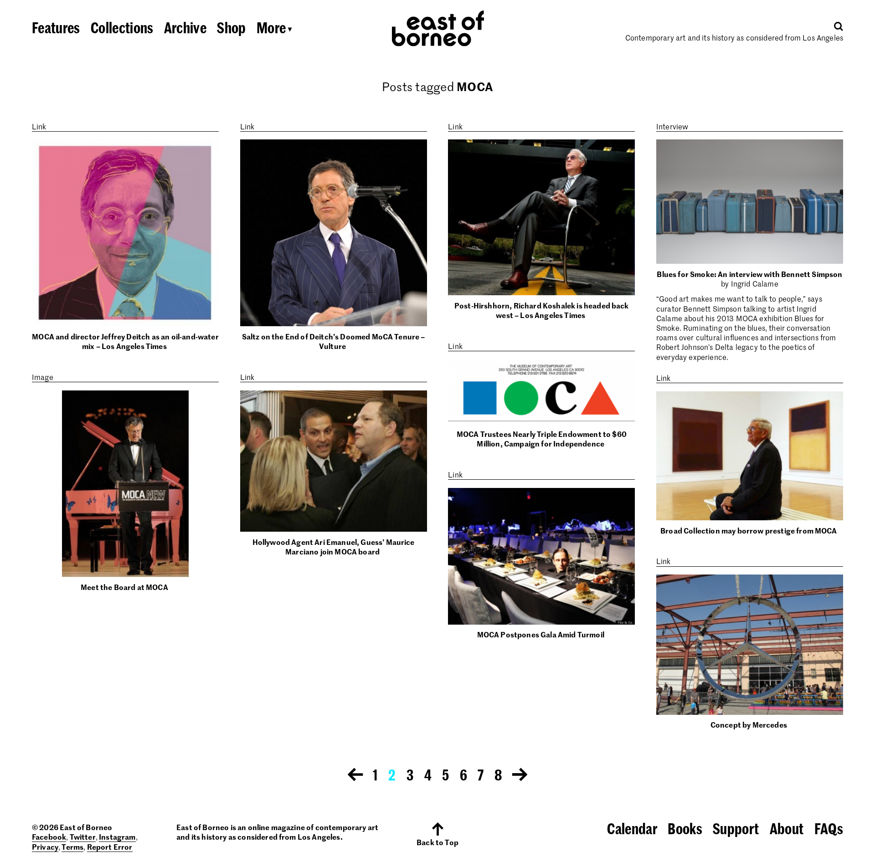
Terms (72, 846)
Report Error (110, 846)
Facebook (49, 836)
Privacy (45, 846)
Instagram (117, 836)
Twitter (83, 836)
